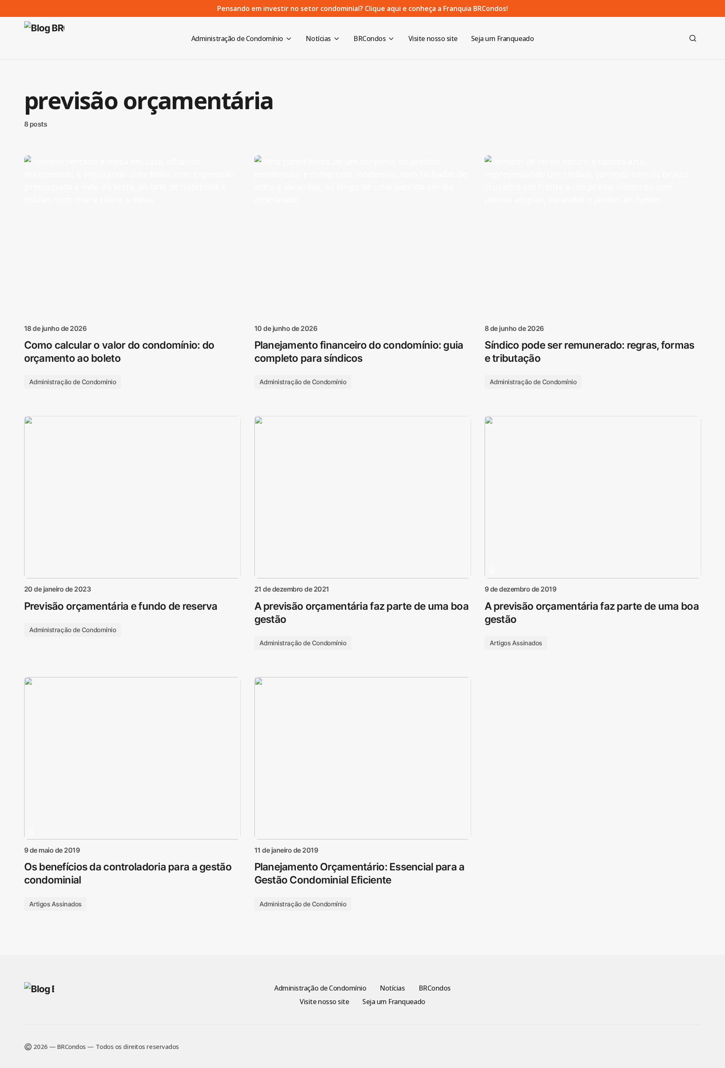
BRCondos (435, 988)
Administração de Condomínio (72, 382)
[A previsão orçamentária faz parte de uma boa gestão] (362, 497)
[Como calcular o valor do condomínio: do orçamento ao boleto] (132, 236)
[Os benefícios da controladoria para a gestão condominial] (132, 758)
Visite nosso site (324, 1001)
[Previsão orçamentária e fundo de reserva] (132, 497)
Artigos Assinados (516, 643)
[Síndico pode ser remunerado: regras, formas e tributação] (593, 236)
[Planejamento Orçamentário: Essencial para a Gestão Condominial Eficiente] (362, 758)
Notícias (392, 988)
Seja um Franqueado (393, 1001)
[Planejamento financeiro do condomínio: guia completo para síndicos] (362, 236)
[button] (692, 38)
